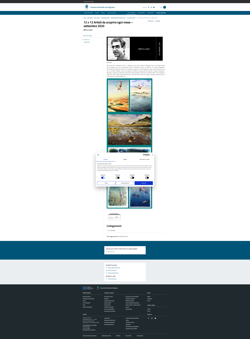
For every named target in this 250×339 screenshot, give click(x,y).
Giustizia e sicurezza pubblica (132, 296)
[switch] (118, 178)
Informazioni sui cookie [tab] (144, 159)
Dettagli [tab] (125, 159)
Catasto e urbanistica (109, 307)
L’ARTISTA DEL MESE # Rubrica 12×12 (118, 18)
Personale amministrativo (88, 298)
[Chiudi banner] (152, 154)
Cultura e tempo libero (109, 309)
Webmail (118, 335)
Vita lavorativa (129, 309)
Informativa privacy (130, 322)
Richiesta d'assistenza (109, 324)
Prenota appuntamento (109, 322)
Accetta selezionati (125, 183)
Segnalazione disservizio (109, 320)
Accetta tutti (143, 183)
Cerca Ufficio (128, 335)
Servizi (103, 13)
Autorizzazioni (107, 305)
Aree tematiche (131, 13)
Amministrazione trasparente (132, 318)
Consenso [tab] (105, 159)
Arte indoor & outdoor (105, 18)
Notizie (148, 296)
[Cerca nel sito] (164, 7)
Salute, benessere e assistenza (132, 303)
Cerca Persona (140, 335)
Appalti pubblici (107, 303)
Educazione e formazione (109, 311)
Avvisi (148, 300)
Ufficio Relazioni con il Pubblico (89, 325)
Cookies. (116, 170)
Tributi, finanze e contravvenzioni (133, 305)
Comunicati (149, 298)
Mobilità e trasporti (130, 300)
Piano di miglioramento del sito (89, 335)
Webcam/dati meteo (106, 335)
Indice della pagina (87, 35)
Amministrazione (88, 13)
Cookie (127, 320)
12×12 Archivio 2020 (131, 18)
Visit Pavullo (150, 13)
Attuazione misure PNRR (131, 328)
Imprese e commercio (130, 298)
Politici (84, 300)
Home (85, 18)
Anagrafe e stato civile (109, 300)
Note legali (128, 324)
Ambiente (106, 298)
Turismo (127, 307)
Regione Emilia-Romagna (89, 1)
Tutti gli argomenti (161, 13)
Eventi (148, 311)
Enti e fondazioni (86, 303)
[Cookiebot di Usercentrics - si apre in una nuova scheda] (144, 155)
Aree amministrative (87, 307)
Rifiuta (106, 183)
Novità (97, 13)
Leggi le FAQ (107, 318)
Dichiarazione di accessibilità (132, 326)
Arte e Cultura (97, 18)
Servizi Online (141, 13)
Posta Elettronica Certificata (89, 330)
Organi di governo (87, 296)
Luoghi (148, 309)
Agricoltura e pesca (108, 296)
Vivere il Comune (111, 13)
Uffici (84, 305)
